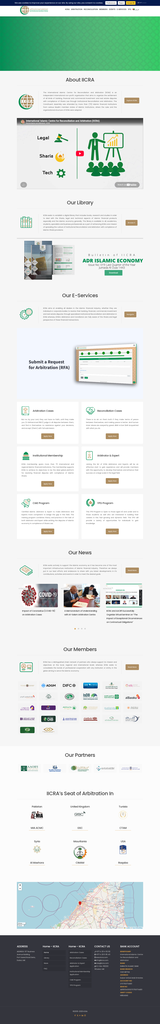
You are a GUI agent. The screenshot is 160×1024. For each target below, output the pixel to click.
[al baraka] (132, 696)
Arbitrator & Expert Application (77, 964)
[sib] (69, 719)
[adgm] (48, 685)
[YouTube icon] (80, 1015)
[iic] (69, 696)
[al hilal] (132, 708)
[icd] (27, 730)
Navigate (130, 314)
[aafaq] (132, 719)
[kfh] (111, 696)
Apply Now (48, 436)
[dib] (48, 719)
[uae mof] (27, 685)
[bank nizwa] (27, 708)
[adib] (90, 685)
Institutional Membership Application (80, 973)
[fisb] (111, 685)
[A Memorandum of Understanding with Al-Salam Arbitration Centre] (82, 595)
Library (46, 958)
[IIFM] (80, 768)
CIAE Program (75, 980)
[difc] (69, 685)
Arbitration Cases (77, 952)
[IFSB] (55, 768)
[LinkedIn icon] (82, 1015)
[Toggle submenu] (67, 15)
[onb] (69, 708)
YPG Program (75, 985)
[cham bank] (90, 719)
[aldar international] (48, 730)
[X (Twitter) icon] (77, 1015)
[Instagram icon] (85, 1015)
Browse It (131, 223)
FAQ (45, 968)
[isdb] (90, 696)
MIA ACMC (37, 828)
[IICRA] (34, 14)
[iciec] (90, 708)
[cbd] (111, 708)
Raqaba (123, 863)
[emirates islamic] (27, 719)
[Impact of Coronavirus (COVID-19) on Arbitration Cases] (40, 595)
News (46, 963)
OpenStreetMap (137, 928)
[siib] (111, 719)
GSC (80, 828)
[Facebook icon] (75, 1015)
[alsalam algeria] (48, 696)
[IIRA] (105, 768)
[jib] (27, 696)
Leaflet (127, 928)
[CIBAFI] (130, 768)
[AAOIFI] (29, 768)
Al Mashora (37, 863)
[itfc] (132, 685)
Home (46, 952)
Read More (132, 570)
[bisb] (48, 708)
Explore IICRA (132, 100)
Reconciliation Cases (78, 958)
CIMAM (80, 863)
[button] (80, 903)
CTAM (123, 828)
